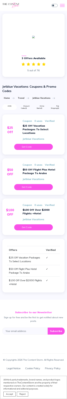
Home (7, 98)
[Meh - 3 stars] (33, 64)
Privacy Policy (53, 368)
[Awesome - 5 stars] (23, 64)
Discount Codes (25, 107)
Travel (21, 98)
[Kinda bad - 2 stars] (38, 64)
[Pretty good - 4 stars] (28, 64)
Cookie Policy (32, 368)
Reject (22, 394)
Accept (9, 394)
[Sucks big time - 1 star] (43, 64)
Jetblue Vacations (41, 98)
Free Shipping (55, 107)
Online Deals (40, 107)
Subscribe (56, 331)
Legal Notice (14, 368)
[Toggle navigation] (62, 5)
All (9, 106)
